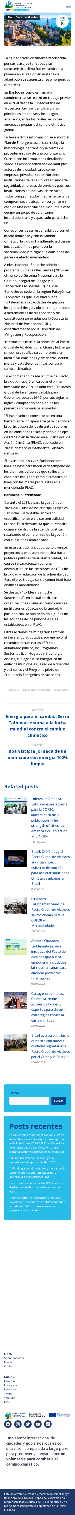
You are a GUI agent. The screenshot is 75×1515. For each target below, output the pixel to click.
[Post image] (15, 805)
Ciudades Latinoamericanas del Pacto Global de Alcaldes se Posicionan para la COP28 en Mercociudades (50, 912)
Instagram (10, 1385)
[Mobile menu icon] (68, 6)
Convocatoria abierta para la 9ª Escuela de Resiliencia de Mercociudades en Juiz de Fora (36, 1187)
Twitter (8, 1393)
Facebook (10, 1389)
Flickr (7, 1402)
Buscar (14, 1093)
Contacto (9, 1366)
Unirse (8, 1362)
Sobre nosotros (14, 1358)
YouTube (9, 1398)
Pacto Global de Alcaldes (23, 17)
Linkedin (9, 1381)
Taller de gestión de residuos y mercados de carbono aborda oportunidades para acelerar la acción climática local (37, 1173)
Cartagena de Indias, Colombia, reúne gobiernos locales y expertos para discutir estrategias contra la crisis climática (48, 1007)
